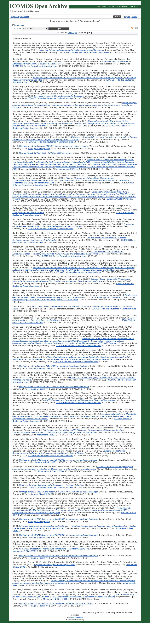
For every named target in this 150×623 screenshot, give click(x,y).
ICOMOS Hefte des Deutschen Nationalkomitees (86, 52)
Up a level (19, 25)
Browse (132, 6)
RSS (135, 28)
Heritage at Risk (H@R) (39, 148)
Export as (16, 28)
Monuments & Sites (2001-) (51, 471)
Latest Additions (122, 6)
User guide (112, 6)
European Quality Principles (119, 199)
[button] (58, 28)
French (134, 17)
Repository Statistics (20, 16)
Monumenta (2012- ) (68, 169)
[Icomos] (39, 9)
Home (99, 6)
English (127, 17)
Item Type (72, 32)
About (104, 6)
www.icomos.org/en (77, 617)
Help (138, 6)
